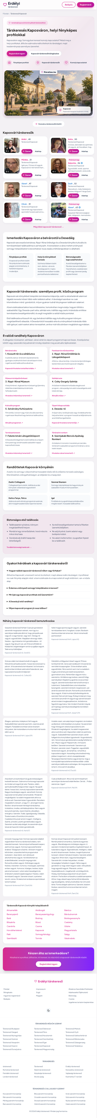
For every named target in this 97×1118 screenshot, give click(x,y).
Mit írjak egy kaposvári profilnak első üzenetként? (31, 600)
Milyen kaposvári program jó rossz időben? (28, 614)
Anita (70, 139)
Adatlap (38, 151)
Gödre (66, 934)
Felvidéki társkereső (11, 1084)
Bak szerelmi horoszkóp (12, 1115)
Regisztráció (85, 4)
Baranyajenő (12, 922)
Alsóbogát (39, 918)
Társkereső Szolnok (10, 1050)
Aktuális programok (14, 423)
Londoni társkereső (10, 1087)
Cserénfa (11, 934)
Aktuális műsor (59, 395)
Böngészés (7, 1001)
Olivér (24, 204)
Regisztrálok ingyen (17, 53)
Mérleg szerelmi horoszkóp (13, 1111)
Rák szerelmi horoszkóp (12, 1108)
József (24, 183)
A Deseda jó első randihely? (21, 607)
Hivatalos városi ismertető (63, 368)
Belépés (69, 4)
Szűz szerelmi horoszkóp (73, 1108)
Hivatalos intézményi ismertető (18, 395)
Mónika (24, 159)
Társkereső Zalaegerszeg (74, 1053)
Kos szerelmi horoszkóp (12, 1104)
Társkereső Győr (70, 1043)
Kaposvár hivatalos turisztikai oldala (20, 368)
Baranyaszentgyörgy (44, 922)
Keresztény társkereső (73, 1080)
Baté (9, 926)
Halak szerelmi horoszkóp (74, 1115)
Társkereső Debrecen (42, 1039)
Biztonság (71, 1004)
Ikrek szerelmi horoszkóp (74, 1104)
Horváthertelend (14, 938)
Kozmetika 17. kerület (72, 1087)
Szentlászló (12, 946)
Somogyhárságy (42, 942)
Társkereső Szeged (10, 1043)
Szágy (66, 942)
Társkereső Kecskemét (43, 1046)
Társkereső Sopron (10, 1057)
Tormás (38, 946)
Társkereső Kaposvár (42, 1057)
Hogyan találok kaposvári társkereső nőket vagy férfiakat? (35, 570)
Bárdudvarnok (69, 922)
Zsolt (70, 183)
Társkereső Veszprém (11, 1053)
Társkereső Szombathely (43, 1050)
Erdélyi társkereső (71, 1077)
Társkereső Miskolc (71, 1039)
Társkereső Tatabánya (72, 1057)
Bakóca (66, 918)
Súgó (37, 1001)
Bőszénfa (11, 930)
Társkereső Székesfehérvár (75, 1046)
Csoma (38, 934)
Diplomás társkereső (42, 1080)
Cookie (70, 1007)
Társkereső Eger (40, 1053)
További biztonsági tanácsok (19, 547)
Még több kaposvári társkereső (48, 227)
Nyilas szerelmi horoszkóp (74, 1111)
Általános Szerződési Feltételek (80, 997)
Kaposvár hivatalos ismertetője (65, 423)
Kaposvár (39, 938)
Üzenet (27, 151)
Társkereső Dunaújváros (12, 1060)
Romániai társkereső (11, 1080)
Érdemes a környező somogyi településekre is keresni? (33, 594)
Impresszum (40, 997)
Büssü (37, 930)
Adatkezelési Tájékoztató (77, 1001)
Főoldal (6, 13)
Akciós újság (38, 1087)
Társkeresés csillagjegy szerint (48, 1099)
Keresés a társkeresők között (48, 124)
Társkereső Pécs (40, 1043)
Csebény (67, 930)
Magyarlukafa (69, 938)
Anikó (23, 139)
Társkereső (38, 1077)
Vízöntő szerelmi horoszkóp (44, 1115)
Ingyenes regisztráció (11, 1004)
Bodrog (38, 926)
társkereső (7, 1077)
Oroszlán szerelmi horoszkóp (45, 1108)
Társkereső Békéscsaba (73, 1050)
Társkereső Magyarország (44, 1060)
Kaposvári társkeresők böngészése (45, 53)
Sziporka (72, 163)
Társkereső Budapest (11, 1039)
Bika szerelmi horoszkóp (43, 1104)
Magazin (38, 1004)
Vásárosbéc (68, 946)
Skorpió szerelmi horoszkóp (44, 1111)
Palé (9, 942)
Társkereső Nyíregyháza (12, 1046)
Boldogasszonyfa (71, 926)
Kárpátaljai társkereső (42, 1084)
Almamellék (12, 918)
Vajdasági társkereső (72, 1084)
